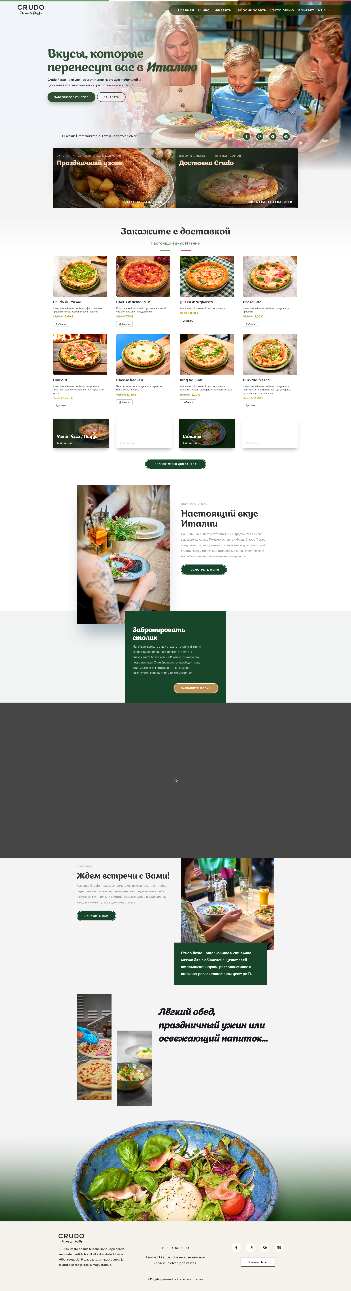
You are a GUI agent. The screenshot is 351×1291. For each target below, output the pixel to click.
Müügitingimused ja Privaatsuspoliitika (175, 1279)
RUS (322, 9)
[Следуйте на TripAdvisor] (286, 136)
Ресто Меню (282, 9)
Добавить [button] (61, 324)
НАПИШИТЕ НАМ (96, 915)
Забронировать (250, 9)
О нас (204, 9)
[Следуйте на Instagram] (260, 136)
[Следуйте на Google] (273, 136)
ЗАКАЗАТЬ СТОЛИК (141, 202)
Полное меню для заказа (176, 464)
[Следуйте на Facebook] (247, 136)
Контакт (306, 9)
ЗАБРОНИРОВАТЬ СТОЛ (71, 97)
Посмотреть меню (204, 569)
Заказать (222, 9)
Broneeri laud (257, 1262)
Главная (186, 9)
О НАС (165, 202)
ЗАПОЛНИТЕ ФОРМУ (196, 688)
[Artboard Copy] (94, 1099)
